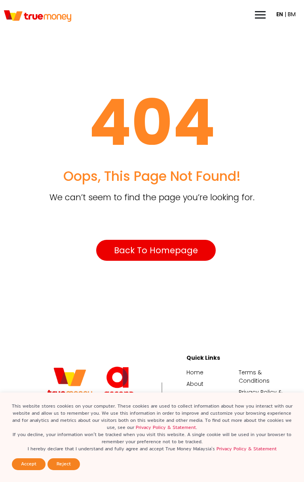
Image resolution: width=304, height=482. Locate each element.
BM (292, 14)
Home (194, 372)
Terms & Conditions (254, 376)
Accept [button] (28, 464)
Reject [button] (64, 464)
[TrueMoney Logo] (37, 16)
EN (279, 14)
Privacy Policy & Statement (166, 427)
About (194, 384)
